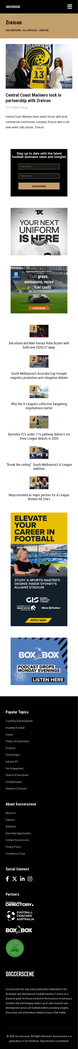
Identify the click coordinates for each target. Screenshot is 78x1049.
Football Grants (14, 781)
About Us (11, 813)
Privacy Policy (13, 846)
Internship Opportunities (18, 833)
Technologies (13, 754)
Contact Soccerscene (17, 840)
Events (9, 734)
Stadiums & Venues (16, 788)
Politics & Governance (17, 741)
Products (11, 748)
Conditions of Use (15, 853)
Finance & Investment (17, 775)
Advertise (11, 826)
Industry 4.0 (12, 761)
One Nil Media (32, 1041)
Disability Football (15, 727)
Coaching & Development (19, 720)
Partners (10, 819)
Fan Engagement (14, 768)
